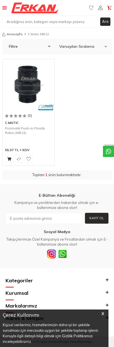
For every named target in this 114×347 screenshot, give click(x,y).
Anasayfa (14, 34)
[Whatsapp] (62, 253)
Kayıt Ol (96, 218)
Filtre (13, 46)
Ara (105, 21)
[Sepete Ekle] (9, 159)
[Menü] (4, 7)
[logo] (34, 7)
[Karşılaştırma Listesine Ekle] (19, 159)
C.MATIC (12, 123)
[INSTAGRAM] (51, 253)
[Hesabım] (100, 8)
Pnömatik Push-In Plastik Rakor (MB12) (25, 130)
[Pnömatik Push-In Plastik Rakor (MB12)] (28, 85)
